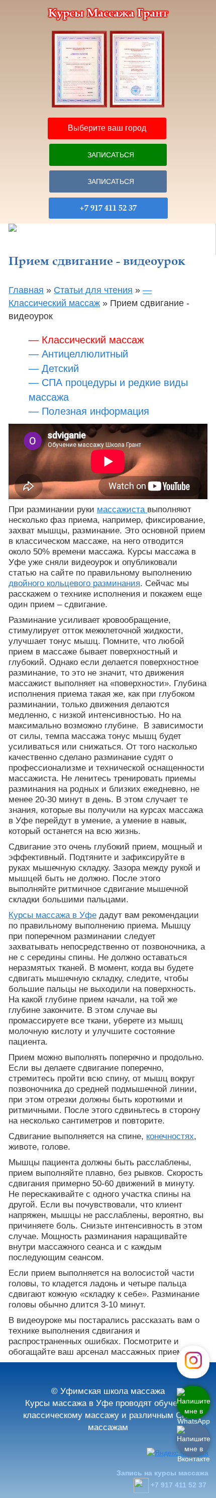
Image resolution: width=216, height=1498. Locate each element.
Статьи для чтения (93, 290)
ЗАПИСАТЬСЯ (110, 155)
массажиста (122, 509)
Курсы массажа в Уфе (52, 915)
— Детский (54, 368)
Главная (26, 290)
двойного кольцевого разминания (74, 583)
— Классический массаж (86, 339)
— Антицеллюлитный (78, 353)
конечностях (170, 1136)
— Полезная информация (89, 411)
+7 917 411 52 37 (108, 208)
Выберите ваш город (107, 128)
